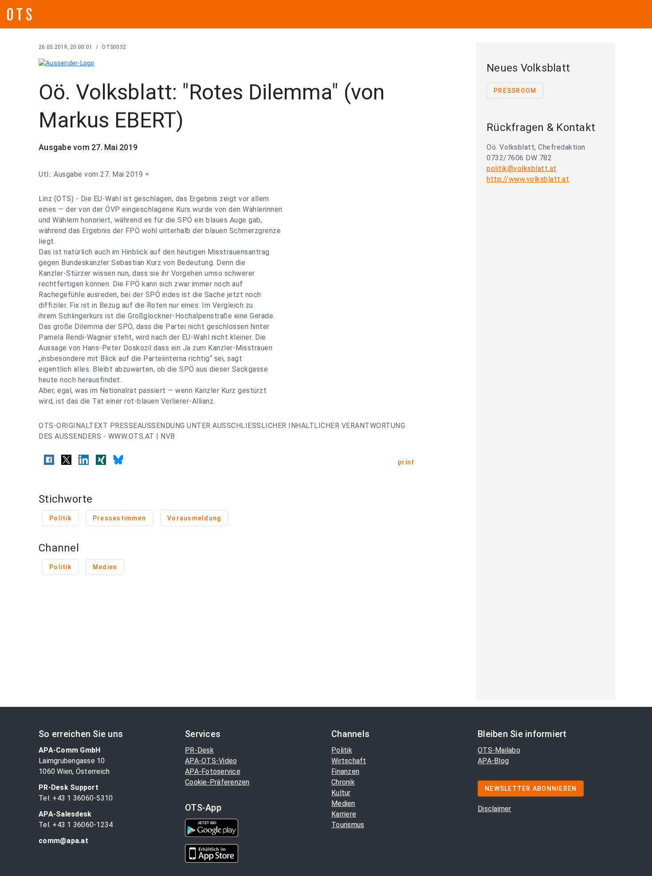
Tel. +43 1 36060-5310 (76, 798)
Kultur (341, 793)
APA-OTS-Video (211, 761)
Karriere (343, 814)
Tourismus (347, 825)
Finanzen (345, 771)
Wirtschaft (348, 761)
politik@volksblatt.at (522, 168)
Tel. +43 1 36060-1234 (76, 825)
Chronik (343, 782)
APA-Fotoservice (212, 771)
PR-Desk (199, 750)
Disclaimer (494, 809)
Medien (343, 803)
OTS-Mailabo (499, 750)
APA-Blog (493, 761)
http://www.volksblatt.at (528, 179)
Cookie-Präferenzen (217, 782)
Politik (341, 750)
